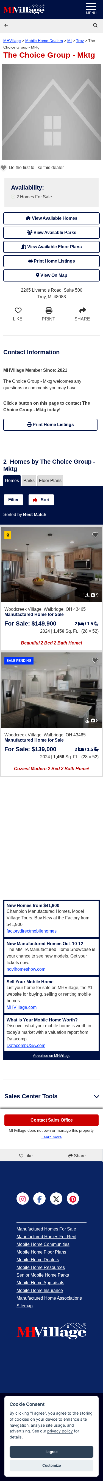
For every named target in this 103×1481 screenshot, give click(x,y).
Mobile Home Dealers (44, 40)
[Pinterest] (73, 1198)
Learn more (51, 1137)
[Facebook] (39, 1198)
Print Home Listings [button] (54, 261)
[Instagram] (22, 1198)
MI (69, 40)
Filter (13, 499)
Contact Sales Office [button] (51, 1120)
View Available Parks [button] (54, 232)
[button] (7, 25)
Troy (80, 40)
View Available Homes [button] (54, 218)
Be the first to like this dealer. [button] (36, 167)
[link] (96, 25)
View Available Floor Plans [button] (54, 246)
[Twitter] (56, 1198)
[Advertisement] (51, 835)
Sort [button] (44, 499)
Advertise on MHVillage (51, 1056)
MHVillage (12, 40)
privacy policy (60, 1431)
